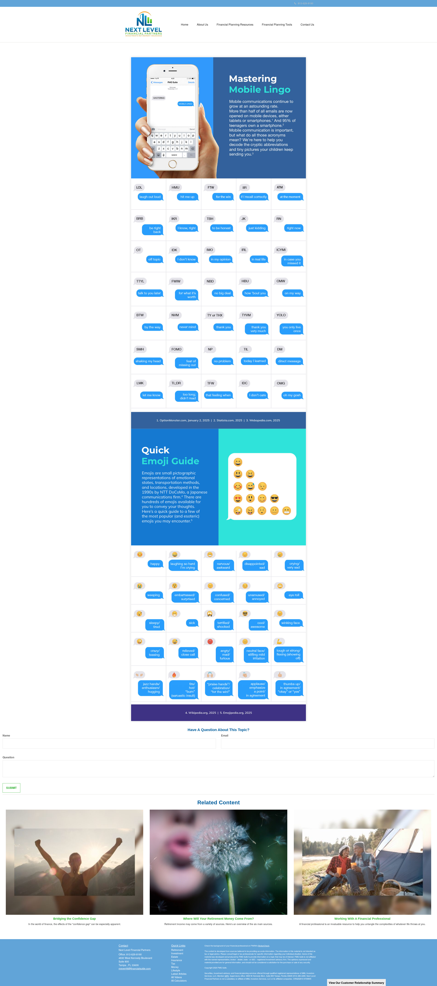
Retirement (177, 950)
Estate (174, 956)
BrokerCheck (263, 945)
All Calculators (179, 980)
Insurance (176, 960)
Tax (173, 963)
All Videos (176, 977)
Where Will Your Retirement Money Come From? (218, 918)
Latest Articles (178, 973)
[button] (202, 24)
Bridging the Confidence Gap (74, 918)
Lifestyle (175, 970)
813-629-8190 (305, 3)
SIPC (227, 975)
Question (8, 757)
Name (6, 735)
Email (224, 735)
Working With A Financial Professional (362, 918)
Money (175, 967)
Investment (177, 953)
